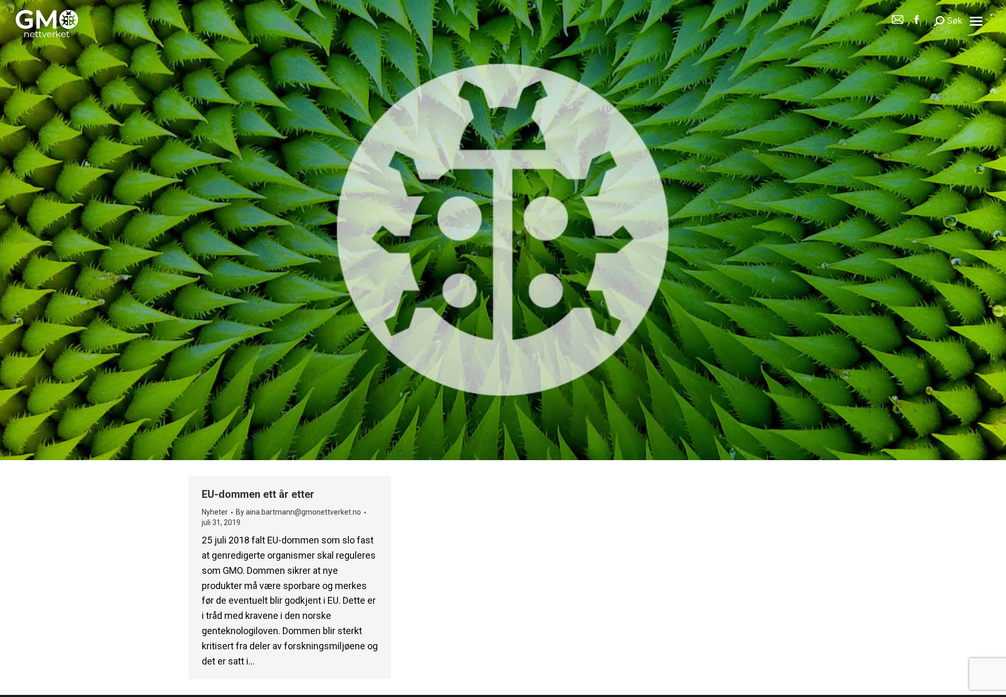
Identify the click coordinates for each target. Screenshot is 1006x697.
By (298, 512)
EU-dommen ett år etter (258, 494)
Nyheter (215, 512)
